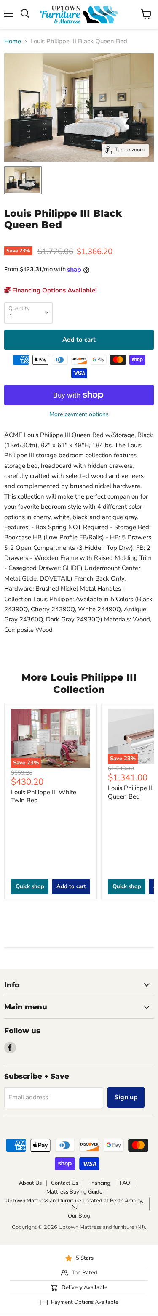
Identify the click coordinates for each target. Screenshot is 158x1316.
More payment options (79, 414)
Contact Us (64, 1183)
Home (12, 41)
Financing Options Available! (54, 290)
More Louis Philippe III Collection (79, 683)
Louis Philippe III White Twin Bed (43, 796)
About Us (30, 1183)
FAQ (125, 1183)
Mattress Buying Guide (74, 1192)
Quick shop (30, 886)
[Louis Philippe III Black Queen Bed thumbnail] (23, 180)
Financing (98, 1183)
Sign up (126, 1097)
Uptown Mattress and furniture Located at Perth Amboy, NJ (74, 1204)
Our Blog (79, 1216)
